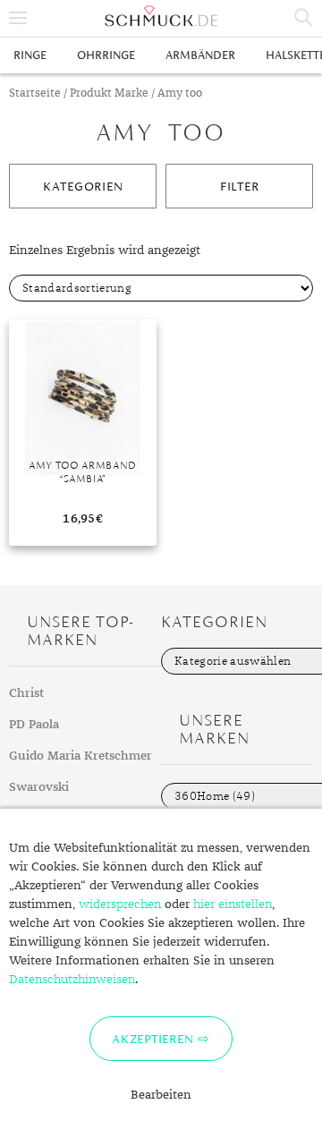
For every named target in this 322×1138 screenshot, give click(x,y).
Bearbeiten (161, 1095)
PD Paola (34, 724)
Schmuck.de (161, 16)
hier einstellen (232, 904)
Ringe (30, 55)
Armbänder (200, 55)
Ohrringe (106, 55)
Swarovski (39, 787)
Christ (26, 693)
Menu (18, 18)
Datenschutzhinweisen (72, 979)
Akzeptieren (152, 1039)
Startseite (35, 93)
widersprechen (120, 904)
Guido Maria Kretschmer (80, 756)
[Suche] (304, 18)
